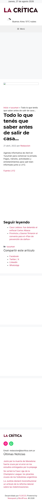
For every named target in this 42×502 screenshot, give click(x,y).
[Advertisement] (21, 55)
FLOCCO (22, 496)
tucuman (11, 246)
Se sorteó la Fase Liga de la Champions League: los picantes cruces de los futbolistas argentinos (20, 474)
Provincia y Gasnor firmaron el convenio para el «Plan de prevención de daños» (23, 236)
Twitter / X (14, 259)
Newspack (12, 498)
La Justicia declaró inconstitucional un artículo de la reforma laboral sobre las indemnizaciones (20, 484)
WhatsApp (14, 265)
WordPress (22, 498)
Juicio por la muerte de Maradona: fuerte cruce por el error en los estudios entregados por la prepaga (20, 464)
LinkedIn (13, 262)
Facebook (14, 256)
